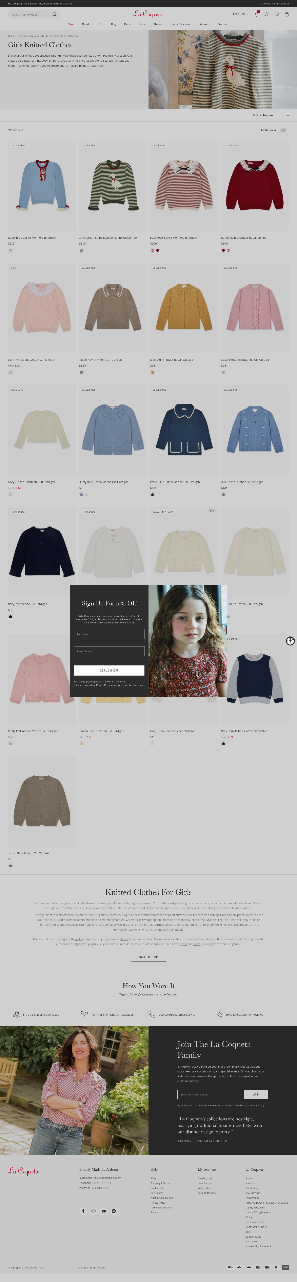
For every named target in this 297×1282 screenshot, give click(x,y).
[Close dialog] (222, 589)
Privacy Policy (103, 684)
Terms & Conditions (115, 681)
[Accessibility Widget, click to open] (290, 641)
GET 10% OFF (109, 670)
